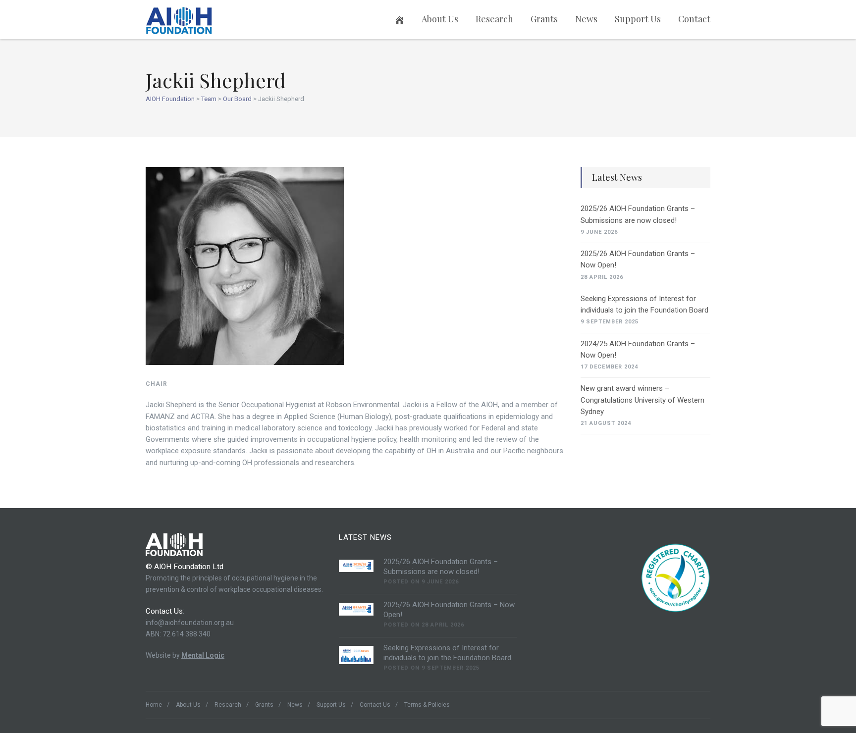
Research (494, 19)
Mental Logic (202, 655)
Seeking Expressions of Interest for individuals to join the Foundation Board (644, 304)
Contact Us (375, 704)
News (586, 19)
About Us (440, 19)
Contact (694, 19)
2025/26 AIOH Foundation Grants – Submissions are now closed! (638, 214)
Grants (544, 19)
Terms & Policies (427, 704)
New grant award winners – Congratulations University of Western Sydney (642, 400)
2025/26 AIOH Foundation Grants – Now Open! (638, 259)
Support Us (638, 19)
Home (154, 704)
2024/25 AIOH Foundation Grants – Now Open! (638, 349)
